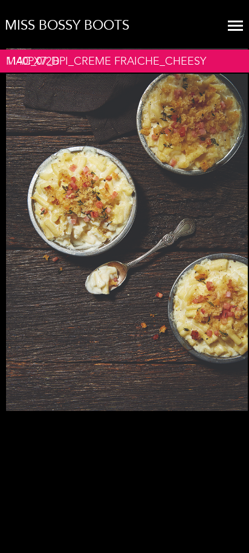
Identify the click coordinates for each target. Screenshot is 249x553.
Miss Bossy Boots (67, 25)
